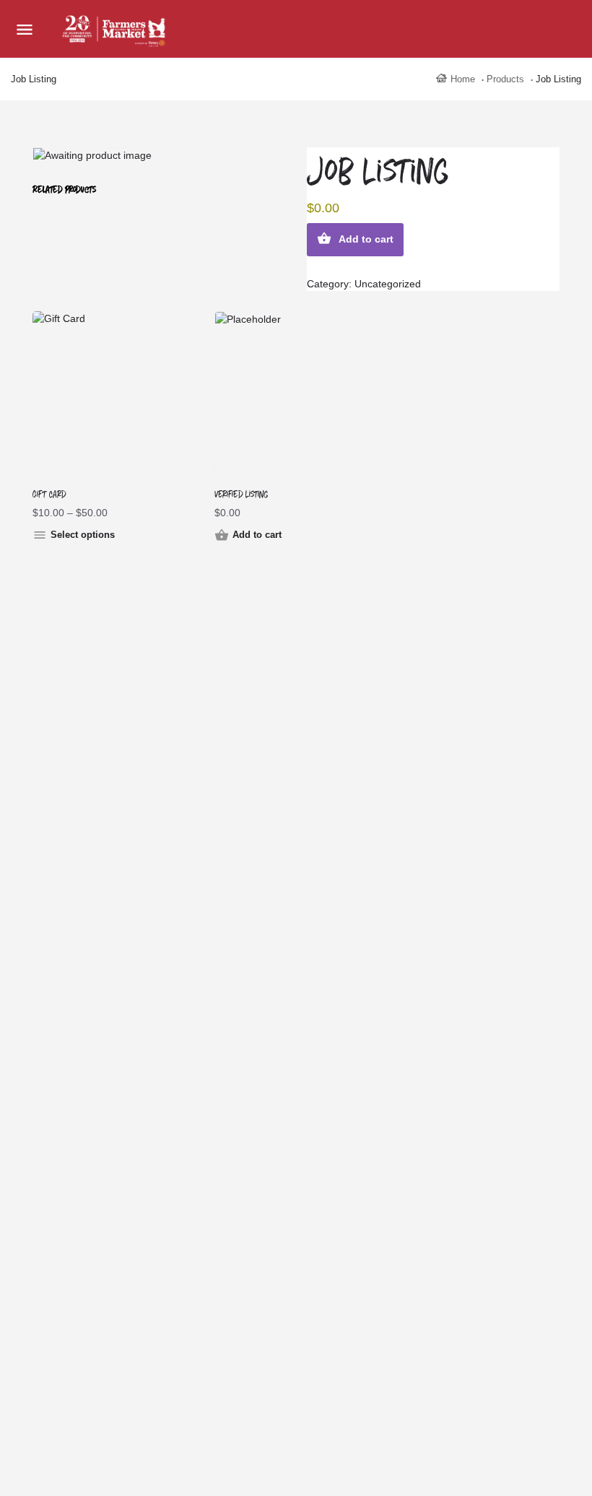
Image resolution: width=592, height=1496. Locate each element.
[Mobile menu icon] (24, 29)
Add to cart (366, 238)
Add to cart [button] (257, 534)
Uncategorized (387, 284)
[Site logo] (115, 29)
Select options (83, 534)
